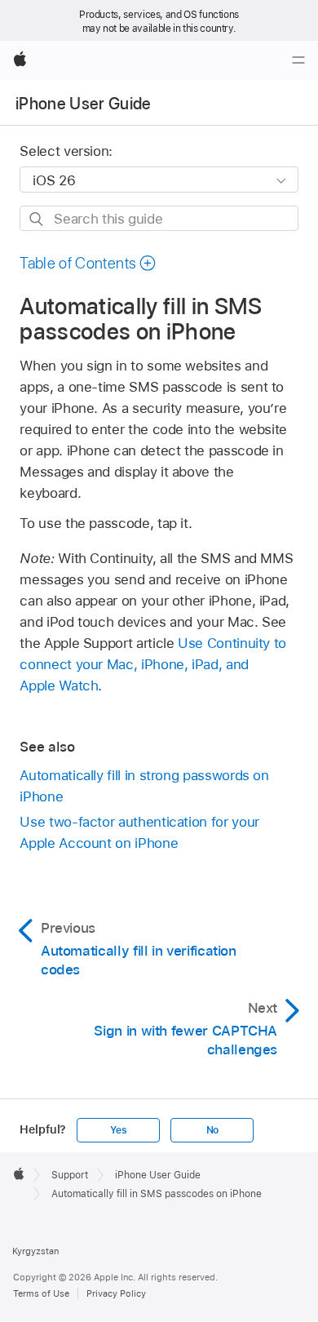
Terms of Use (41, 1293)
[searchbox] (159, 218)
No (212, 1130)
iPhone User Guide (83, 103)
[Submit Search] (37, 219)
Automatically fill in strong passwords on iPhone (144, 786)
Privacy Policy (116, 1293)
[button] (88, 263)
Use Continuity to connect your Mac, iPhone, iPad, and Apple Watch (153, 664)
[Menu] (298, 60)
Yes (118, 1130)
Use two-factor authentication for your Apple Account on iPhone (139, 832)
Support (69, 1175)
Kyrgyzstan (35, 1251)
